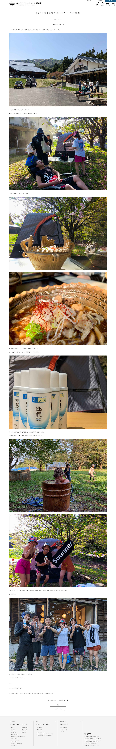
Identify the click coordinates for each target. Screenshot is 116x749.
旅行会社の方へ (14, 734)
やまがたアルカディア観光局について (19, 736)
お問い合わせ (14, 741)
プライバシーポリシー (41, 732)
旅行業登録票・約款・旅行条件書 (44, 735)
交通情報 (24, 729)
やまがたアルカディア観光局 (19, 724)
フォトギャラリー (14, 738)
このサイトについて (15, 740)
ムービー (63, 731)
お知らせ (24, 732)
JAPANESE (110, 0)
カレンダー (14, 729)
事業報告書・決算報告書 (16, 743)
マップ (12, 727)
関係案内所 (64, 724)
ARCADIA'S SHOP (43, 724)
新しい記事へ (63, 700)
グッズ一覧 (39, 729)
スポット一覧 (64, 727)
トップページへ (58, 709)
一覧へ (58, 704)
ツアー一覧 (39, 727)
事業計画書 (14, 745)
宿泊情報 (13, 732)
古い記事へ (52, 700)
